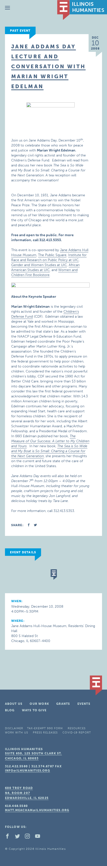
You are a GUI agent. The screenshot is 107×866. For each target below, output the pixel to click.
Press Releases (45, 732)
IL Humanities (82, 10)
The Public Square (52, 255)
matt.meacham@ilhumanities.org (37, 810)
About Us (14, 704)
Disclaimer (14, 728)
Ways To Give (34, 710)
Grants (63, 704)
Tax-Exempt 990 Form (45, 728)
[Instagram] (29, 837)
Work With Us (16, 732)
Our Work (39, 704)
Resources (77, 728)
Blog (10, 710)
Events (83, 704)
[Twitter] (19, 837)
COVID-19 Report (76, 732)
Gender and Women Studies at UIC (39, 265)
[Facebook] (9, 837)
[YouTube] (39, 837)
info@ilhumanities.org (27, 770)
